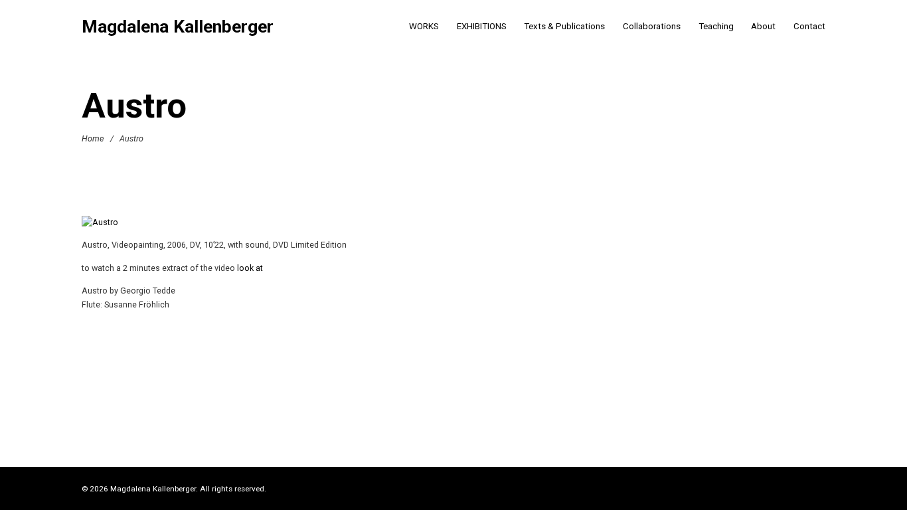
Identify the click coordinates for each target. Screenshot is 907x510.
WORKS (424, 26)
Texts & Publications (564, 26)
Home (93, 138)
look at (250, 268)
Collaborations (652, 26)
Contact (809, 26)
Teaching (716, 26)
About (763, 26)
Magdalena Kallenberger (178, 27)
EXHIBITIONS (482, 26)
